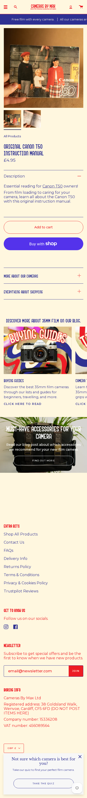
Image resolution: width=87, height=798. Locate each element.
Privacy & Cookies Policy (26, 583)
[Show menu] (7, 6)
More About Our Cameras (21, 275)
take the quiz (43, 783)
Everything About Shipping (23, 291)
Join (75, 671)
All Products (12, 136)
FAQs (8, 550)
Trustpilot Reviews (21, 591)
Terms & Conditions (21, 575)
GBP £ (12, 748)
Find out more (43, 460)
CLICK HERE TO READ (23, 404)
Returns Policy (17, 567)
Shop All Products (21, 534)
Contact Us (14, 542)
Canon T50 (52, 186)
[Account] (70, 7)
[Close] (80, 756)
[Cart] (81, 7)
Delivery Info (15, 558)
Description (14, 176)
